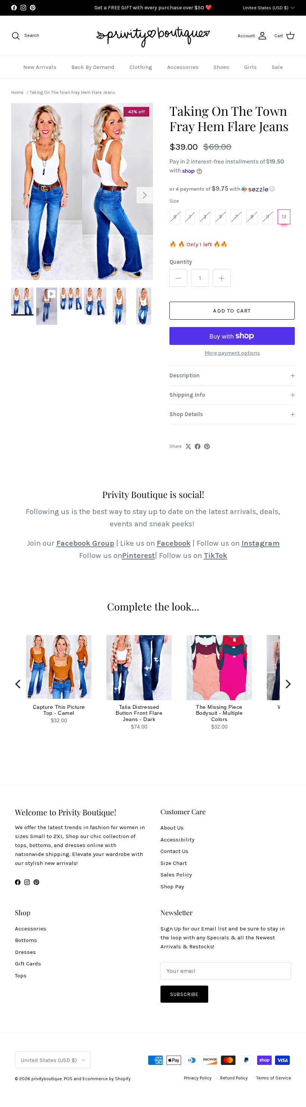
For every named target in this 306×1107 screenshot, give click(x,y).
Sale (277, 67)
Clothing (140, 67)
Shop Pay (172, 886)
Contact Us (174, 851)
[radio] (175, 216)
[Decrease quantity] (178, 278)
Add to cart (232, 310)
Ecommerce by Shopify (106, 1078)
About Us (172, 827)
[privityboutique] (153, 36)
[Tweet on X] (188, 446)
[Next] (287, 684)
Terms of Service (273, 1078)
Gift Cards (28, 963)
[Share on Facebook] (197, 446)
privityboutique (46, 1078)
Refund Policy (234, 1078)
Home (17, 92)
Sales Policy (176, 874)
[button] (232, 189)
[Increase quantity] (222, 278)
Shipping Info (187, 394)
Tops (20, 975)
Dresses (25, 952)
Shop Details (186, 414)
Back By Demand (93, 67)
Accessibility (177, 839)
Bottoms (26, 940)
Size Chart (173, 863)
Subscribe (184, 994)
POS (68, 1078)
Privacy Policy (198, 1078)
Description (184, 375)
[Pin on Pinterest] (207, 446)
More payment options (232, 353)
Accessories (183, 67)
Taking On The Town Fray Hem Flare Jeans (72, 92)
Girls (250, 67)
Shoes (221, 67)
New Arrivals (39, 67)
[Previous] (18, 684)
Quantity (180, 261)
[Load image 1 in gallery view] (82, 191)
